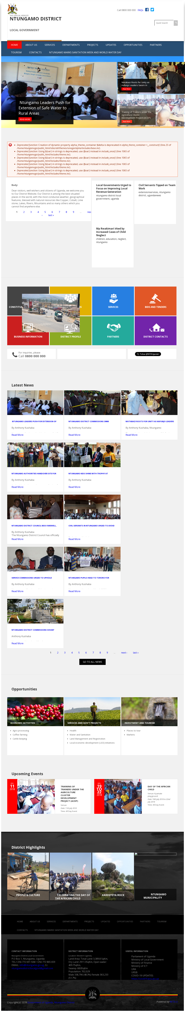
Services (50, 44)
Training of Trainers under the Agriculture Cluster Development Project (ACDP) (136, 114)
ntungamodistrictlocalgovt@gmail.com (32, 968)
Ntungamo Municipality (155, 896)
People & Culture (28, 895)
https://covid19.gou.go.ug (145, 978)
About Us (31, 44)
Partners (156, 44)
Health (73, 730)
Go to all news (92, 661)
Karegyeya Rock (113, 895)
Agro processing (21, 730)
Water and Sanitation (80, 734)
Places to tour (134, 730)
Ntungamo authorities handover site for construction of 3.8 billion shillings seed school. (137, 82)
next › (124, 652)
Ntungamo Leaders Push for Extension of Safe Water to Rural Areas (34, 422)
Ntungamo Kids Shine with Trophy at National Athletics (88, 474)
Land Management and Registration (87, 738)
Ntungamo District (64, 1002)
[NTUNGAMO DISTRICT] (12, 13)
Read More (25, 119)
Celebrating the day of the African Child (72, 896)
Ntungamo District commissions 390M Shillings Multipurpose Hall (43, 108)
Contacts (35, 52)
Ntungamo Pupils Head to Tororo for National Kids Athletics (89, 579)
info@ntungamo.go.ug (32, 965)
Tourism (16, 52)
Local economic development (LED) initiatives (92, 742)
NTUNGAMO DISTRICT (36, 18)
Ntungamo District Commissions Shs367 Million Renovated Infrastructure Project (34, 631)
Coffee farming (20, 734)
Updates (111, 44)
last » (51, 215)
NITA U (174, 1001)
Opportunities (133, 44)
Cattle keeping (20, 738)
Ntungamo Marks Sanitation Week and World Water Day (85, 52)
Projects (92, 44)
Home (14, 44)
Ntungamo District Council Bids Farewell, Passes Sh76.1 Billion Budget (34, 527)
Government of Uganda (40, 1002)
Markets (131, 734)
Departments (71, 44)
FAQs (140, 10)
